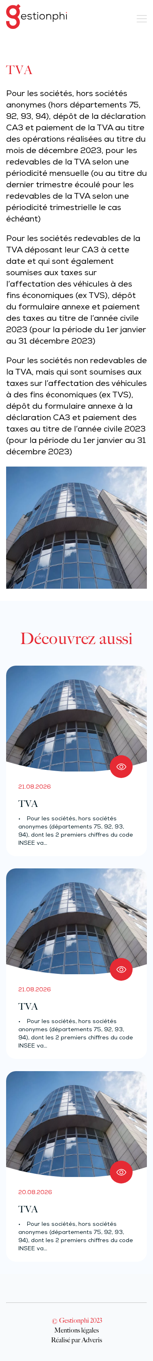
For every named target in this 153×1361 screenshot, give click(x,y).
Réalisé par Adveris (76, 1340)
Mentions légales (76, 1330)
